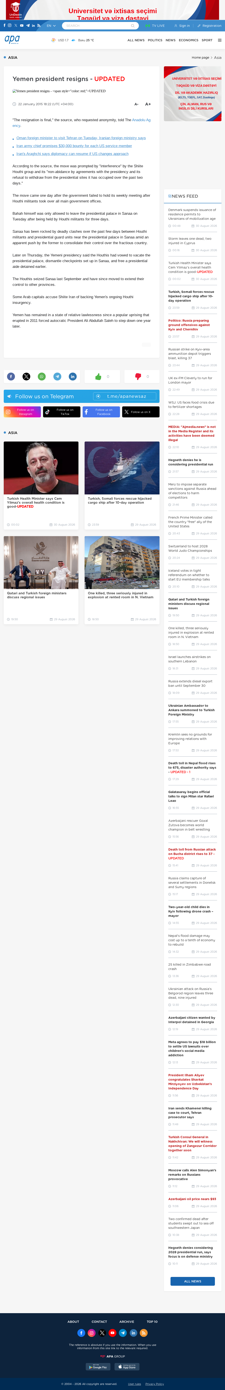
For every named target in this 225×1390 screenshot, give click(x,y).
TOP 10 (152, 1321)
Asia (217, 58)
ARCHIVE (126, 1321)
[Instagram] (9, 25)
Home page (200, 57)
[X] (16, 26)
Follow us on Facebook (104, 412)
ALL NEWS (136, 40)
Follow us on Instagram (25, 412)
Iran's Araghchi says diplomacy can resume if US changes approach (72, 154)
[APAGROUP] (112, 1356)
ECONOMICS (188, 40)
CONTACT (99, 1321)
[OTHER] (218, 40)
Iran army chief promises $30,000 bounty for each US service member (74, 146)
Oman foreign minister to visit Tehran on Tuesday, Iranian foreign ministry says (81, 138)
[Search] (132, 26)
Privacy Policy (154, 1384)
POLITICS (155, 40)
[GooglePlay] (98, 1367)
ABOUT (73, 1321)
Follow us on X (141, 412)
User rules (134, 1384)
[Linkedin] (33, 26)
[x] (102, 1333)
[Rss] (38, 26)
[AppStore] (127, 1367)
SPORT (207, 40)
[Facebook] (4, 25)
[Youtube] (22, 26)
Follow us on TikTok (65, 412)
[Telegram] (28, 26)
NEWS (171, 40)
